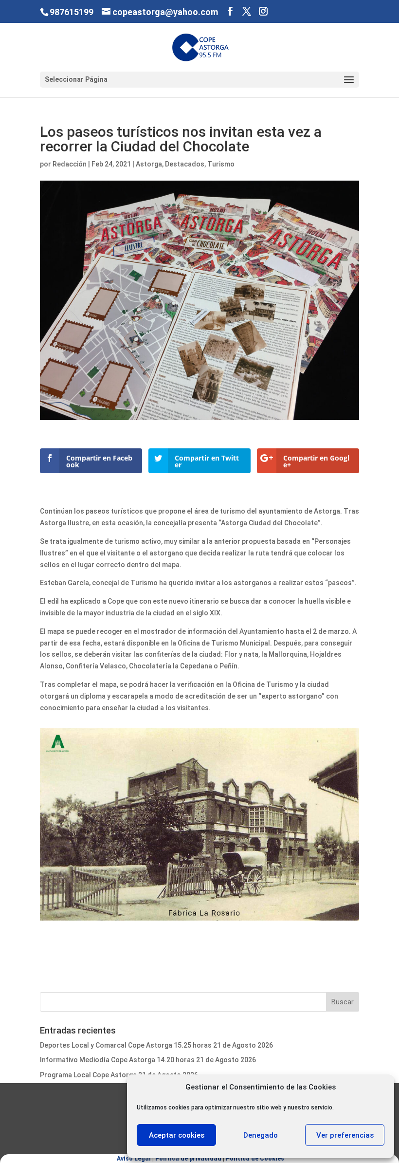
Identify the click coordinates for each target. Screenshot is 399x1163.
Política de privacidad (188, 1158)
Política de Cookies (255, 1158)
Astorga (149, 164)
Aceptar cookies (176, 1135)
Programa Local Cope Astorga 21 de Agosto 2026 (119, 1075)
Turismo (221, 164)
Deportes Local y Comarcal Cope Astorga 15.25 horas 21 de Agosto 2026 (156, 1045)
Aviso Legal (134, 1158)
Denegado (260, 1135)
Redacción (70, 164)
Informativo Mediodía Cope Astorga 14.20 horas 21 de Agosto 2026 (148, 1060)
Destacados (184, 164)
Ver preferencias (345, 1135)
